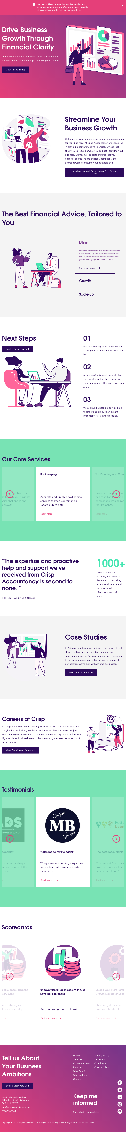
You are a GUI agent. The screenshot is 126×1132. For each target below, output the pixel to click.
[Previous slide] (10, 497)
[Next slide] (116, 497)
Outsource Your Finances (81, 1068)
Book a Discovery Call (17, 352)
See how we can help (92, 285)
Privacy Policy (101, 1058)
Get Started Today (15, 70)
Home (76, 1058)
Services (77, 1062)
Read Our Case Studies (81, 675)
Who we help (80, 1078)
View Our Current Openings (20, 753)
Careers (77, 1082)
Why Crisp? (79, 1074)
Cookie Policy (101, 1070)
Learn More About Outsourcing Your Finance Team (94, 172)
